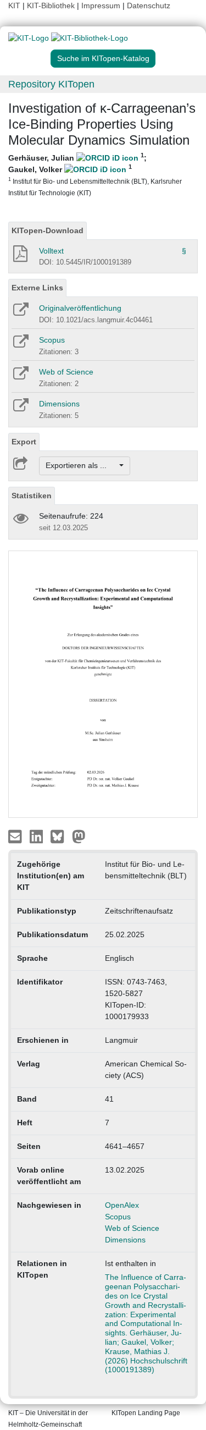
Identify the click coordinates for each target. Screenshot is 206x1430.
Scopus (52, 340)
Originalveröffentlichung (80, 308)
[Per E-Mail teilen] (16, 836)
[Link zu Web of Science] (20, 376)
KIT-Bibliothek (52, 5)
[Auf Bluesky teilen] (60, 836)
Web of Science (66, 371)
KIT (14, 5)
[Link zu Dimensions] (20, 408)
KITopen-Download (47, 230)
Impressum (100, 5)
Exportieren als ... (82, 465)
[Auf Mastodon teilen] (79, 836)
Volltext (51, 250)
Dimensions (59, 403)
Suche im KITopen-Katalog (103, 58)
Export (24, 441)
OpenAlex (122, 1205)
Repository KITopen (51, 84)
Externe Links (37, 287)
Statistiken (32, 495)
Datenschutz (148, 5)
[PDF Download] (19, 256)
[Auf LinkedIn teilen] (37, 836)
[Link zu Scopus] (20, 344)
